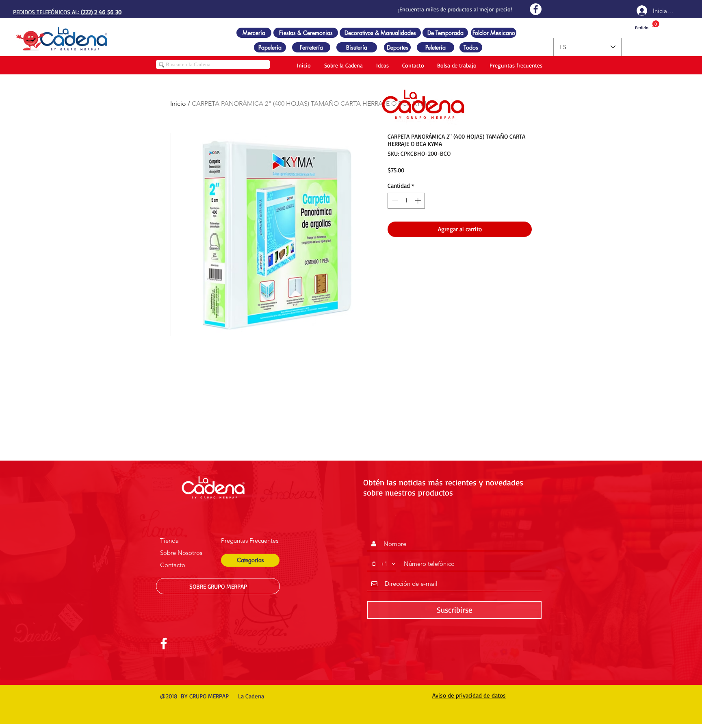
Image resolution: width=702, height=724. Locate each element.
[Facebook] (536, 9)
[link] (647, 25)
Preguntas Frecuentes (249, 540)
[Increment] (418, 200)
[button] (250, 560)
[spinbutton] (406, 200)
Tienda (169, 540)
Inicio (178, 103)
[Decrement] (394, 200)
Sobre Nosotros (181, 553)
